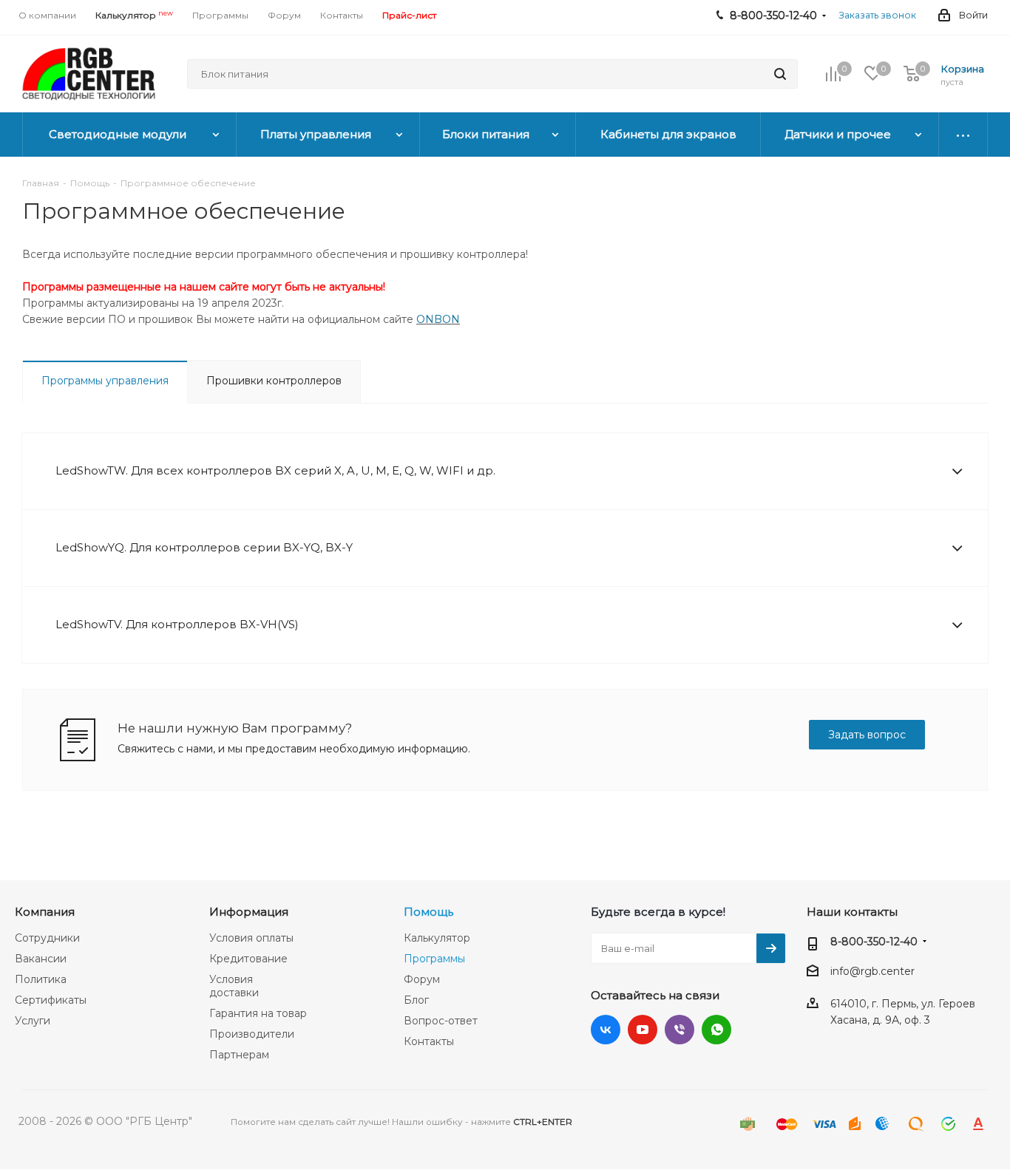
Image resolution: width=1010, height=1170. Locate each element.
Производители (251, 1034)
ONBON (438, 319)
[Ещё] (963, 134)
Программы (434, 958)
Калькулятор (437, 938)
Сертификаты (51, 1000)
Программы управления (105, 380)
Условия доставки (234, 986)
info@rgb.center (872, 971)
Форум (422, 979)
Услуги (32, 1020)
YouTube (642, 1029)
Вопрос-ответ (441, 1020)
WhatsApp (716, 1029)
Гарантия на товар (258, 1013)
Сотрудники (47, 938)
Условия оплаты (251, 938)
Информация (248, 912)
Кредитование (248, 958)
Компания (45, 912)
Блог (416, 1000)
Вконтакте (605, 1029)
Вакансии (41, 958)
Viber (679, 1029)
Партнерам (239, 1054)
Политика (41, 979)
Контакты (429, 1041)
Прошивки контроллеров (274, 380)
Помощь (428, 912)
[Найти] (780, 74)
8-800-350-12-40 (874, 941)
